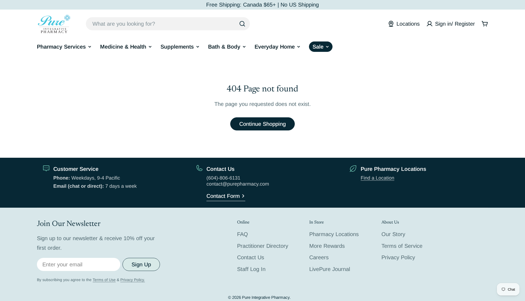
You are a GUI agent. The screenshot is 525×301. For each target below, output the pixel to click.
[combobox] (168, 23)
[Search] (242, 23)
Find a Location (377, 178)
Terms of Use (104, 280)
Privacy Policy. (132, 280)
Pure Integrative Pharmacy (266, 297)
